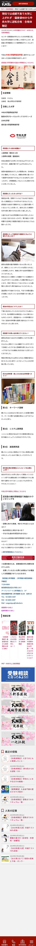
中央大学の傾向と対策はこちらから (13, 491)
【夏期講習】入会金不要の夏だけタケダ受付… (22, 790)
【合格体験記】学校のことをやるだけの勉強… (22, 780)
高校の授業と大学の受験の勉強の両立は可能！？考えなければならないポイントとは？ (30, 647)
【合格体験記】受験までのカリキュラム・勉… (22, 800)
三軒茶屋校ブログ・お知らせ (23, 30)
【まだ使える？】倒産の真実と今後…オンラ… (22, 859)
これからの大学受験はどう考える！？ (13, 641)
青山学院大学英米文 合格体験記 (22, 640)
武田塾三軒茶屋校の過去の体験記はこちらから (17, 62)
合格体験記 (9, 9)
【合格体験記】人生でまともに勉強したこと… (22, 759)
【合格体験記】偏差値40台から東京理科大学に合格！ (5, 643)
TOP (2, 9)
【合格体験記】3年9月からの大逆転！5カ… (22, 769)
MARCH (8, 663)
